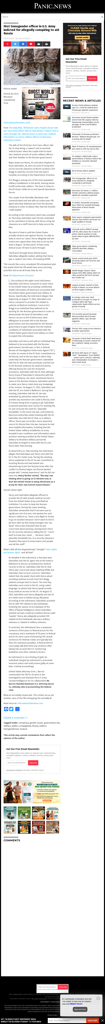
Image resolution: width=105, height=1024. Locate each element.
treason (23, 729)
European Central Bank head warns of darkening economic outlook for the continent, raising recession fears (86, 342)
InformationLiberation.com (16, 122)
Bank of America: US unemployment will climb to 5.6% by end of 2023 (86, 147)
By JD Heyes (85, 309)
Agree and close (80, 1009)
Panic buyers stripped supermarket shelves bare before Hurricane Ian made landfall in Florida (86, 219)
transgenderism (11, 729)
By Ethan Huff (86, 129)
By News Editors (87, 173)
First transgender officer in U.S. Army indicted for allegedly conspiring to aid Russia (84, 180)
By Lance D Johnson (88, 292)
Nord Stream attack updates (83, 171)
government (50, 723)
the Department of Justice (21, 275)
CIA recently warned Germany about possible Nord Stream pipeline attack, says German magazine (84, 317)
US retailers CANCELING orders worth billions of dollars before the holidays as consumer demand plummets (86, 160)
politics (15, 726)
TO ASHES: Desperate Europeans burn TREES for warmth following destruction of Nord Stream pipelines (85, 206)
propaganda (25, 726)
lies (58, 723)
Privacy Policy (52, 1015)
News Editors (24, 38)
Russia (35, 726)
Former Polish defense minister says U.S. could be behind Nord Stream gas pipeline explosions (85, 107)
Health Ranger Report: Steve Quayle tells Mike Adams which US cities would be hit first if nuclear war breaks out (86, 274)
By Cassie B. (85, 113)
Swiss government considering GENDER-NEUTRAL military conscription (84, 248)
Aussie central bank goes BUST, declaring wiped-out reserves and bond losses (86, 260)
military (7, 726)
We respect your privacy (39, 998)
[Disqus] (32, 876)
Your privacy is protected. (14, 770)
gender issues (36, 723)
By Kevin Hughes (87, 151)
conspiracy (24, 723)
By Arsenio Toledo (87, 280)
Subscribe (92, 1020)
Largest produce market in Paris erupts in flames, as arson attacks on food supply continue (85, 287)
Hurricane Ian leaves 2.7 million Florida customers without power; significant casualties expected (85, 193)
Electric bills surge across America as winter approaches (86, 330)
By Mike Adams (86, 365)
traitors (42, 726)
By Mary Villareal (87, 253)
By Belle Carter (86, 224)
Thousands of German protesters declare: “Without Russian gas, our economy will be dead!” (86, 136)
